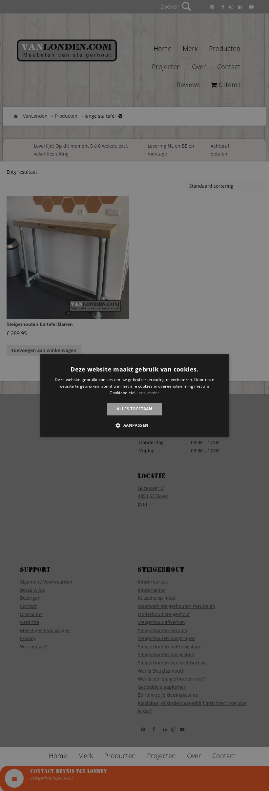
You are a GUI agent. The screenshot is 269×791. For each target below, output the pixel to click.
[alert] (134, 395)
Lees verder (147, 393)
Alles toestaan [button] (135, 409)
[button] (134, 425)
